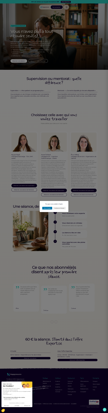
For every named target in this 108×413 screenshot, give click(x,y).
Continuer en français (59, 208)
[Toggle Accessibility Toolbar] (105, 410)
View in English (47, 208)
